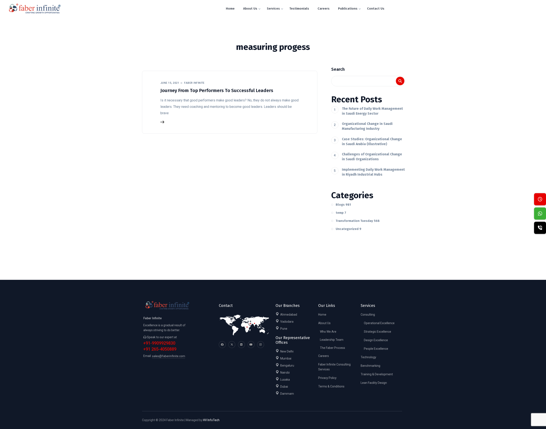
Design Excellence (376, 340)
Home (322, 314)
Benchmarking (370, 365)
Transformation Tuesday (358, 221)
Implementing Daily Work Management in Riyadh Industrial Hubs (373, 172)
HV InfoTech (211, 420)
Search (338, 69)
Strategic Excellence (377, 331)
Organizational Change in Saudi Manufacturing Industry (367, 126)
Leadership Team (331, 339)
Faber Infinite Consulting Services (334, 367)
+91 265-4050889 (159, 349)
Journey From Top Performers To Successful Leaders (216, 90)
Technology (368, 357)
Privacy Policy (327, 378)
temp (341, 213)
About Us (324, 323)
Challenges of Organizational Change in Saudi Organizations (372, 156)
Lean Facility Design (374, 382)
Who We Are (328, 331)
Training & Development (377, 374)
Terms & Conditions (331, 386)
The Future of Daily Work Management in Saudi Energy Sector (372, 111)
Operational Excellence (379, 323)
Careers (323, 356)
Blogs (343, 205)
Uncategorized (348, 229)
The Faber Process (332, 348)
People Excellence (376, 348)
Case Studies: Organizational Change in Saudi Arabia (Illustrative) (372, 141)
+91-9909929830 (159, 343)
